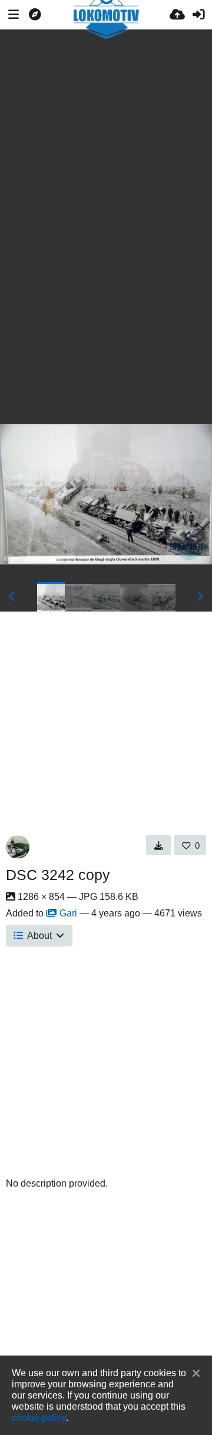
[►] (200, 597)
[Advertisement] (106, 123)
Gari (68, 913)
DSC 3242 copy (58, 874)
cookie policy (39, 1417)
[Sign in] (198, 14)
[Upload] (177, 14)
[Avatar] (17, 847)
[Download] (158, 845)
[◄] (12, 597)
